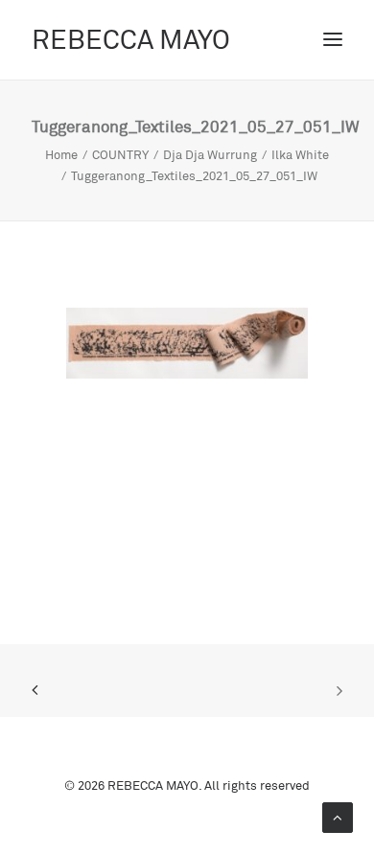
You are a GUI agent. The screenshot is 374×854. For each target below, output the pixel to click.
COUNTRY (120, 154)
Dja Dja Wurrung (210, 154)
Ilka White (300, 154)
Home (61, 154)
